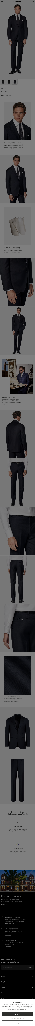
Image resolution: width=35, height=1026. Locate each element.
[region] (17, 1012)
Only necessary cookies (17, 1018)
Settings (17, 1023)
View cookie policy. (22, 1009)
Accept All (17, 1014)
